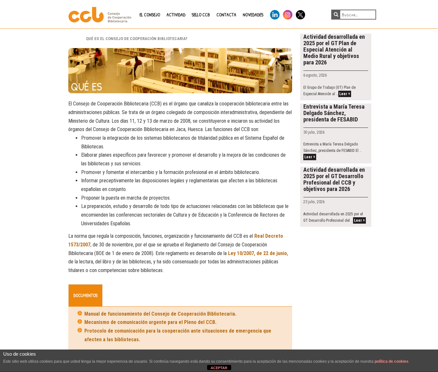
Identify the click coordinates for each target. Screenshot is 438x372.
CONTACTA (226, 15)
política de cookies (392, 361)
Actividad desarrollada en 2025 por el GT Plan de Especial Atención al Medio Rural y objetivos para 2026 (334, 49)
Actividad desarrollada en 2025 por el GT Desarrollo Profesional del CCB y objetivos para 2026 (334, 179)
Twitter (300, 14)
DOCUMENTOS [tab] (85, 295)
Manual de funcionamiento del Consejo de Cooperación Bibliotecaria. (160, 314)
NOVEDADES (253, 15)
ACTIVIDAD (175, 15)
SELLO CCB (201, 15)
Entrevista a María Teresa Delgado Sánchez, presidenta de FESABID (334, 113)
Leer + (344, 94)
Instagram (287, 14)
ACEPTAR (219, 368)
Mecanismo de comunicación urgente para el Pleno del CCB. (150, 322)
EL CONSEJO (149, 15)
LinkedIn (275, 14)
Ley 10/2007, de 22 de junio (257, 253)
